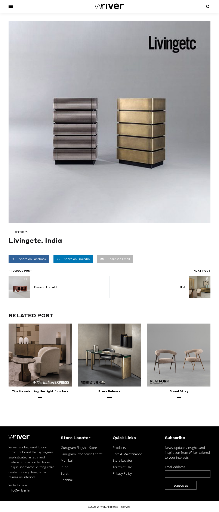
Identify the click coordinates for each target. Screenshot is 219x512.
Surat (64, 473)
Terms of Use (122, 467)
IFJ (182, 287)
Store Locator (122, 460)
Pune (64, 467)
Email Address (175, 467)
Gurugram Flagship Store (79, 447)
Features (21, 232)
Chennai (67, 480)
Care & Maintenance (127, 454)
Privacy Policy (122, 473)
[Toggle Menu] (11, 6)
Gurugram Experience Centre (82, 454)
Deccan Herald (45, 287)
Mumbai (67, 460)
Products (119, 447)
